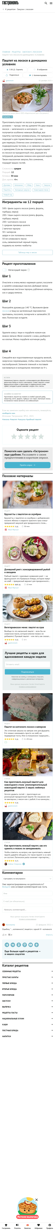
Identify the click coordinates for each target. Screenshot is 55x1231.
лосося (5, 310)
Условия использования (27, 687)
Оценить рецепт (11, 16)
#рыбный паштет (33, 419)
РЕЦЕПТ (7, 511)
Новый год (8, 195)
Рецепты (17, 1228)
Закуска (47, 185)
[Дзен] (36, 945)
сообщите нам (8, 413)
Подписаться (27, 671)
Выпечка (27, 1228)
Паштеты (7, 190)
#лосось (5, 419)
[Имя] (27, 893)
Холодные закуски (22, 190)
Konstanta (10, 924)
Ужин (38, 185)
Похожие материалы (29, 16)
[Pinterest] (24, 945)
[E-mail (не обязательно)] (27, 901)
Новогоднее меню (41, 190)
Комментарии (46, 16)
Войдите (6, 886)
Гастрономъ (6, 1228)
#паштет (13, 419)
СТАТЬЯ (7, 778)
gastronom (10, 80)
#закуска (21, 419)
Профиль (49, 1228)
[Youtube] (30, 945)
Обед (29, 185)
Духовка (7, 185)
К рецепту (6, 117)
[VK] (13, 945)
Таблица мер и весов (27, 252)
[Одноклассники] (18, 945)
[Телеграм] (7, 945)
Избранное (38, 1228)
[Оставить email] (27, 664)
